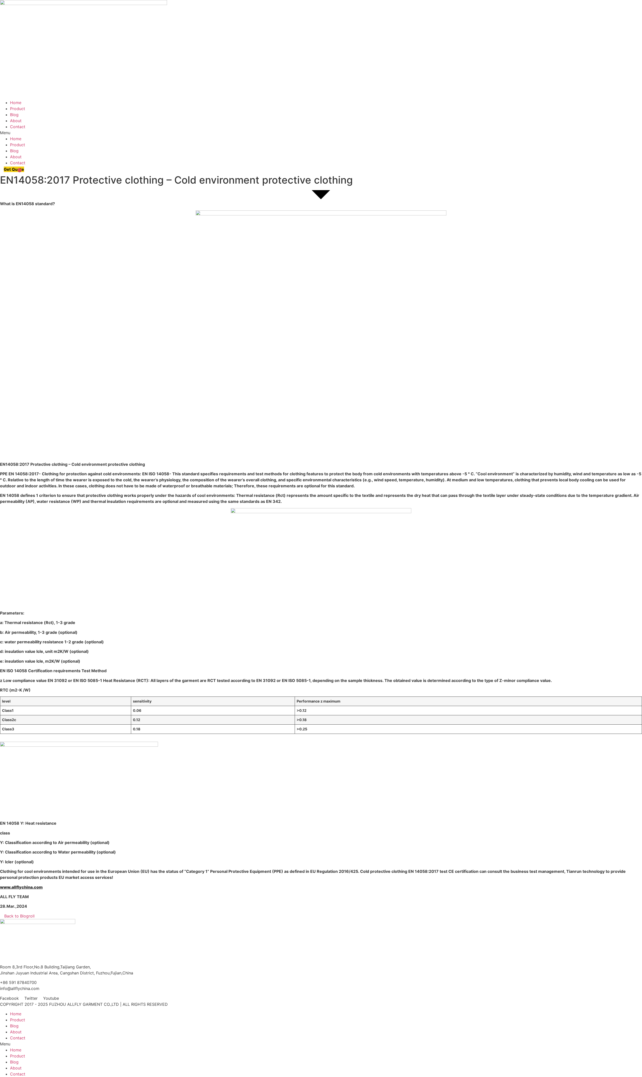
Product (17, 108)
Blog (14, 114)
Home (15, 102)
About (16, 120)
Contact (17, 126)
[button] (321, 133)
